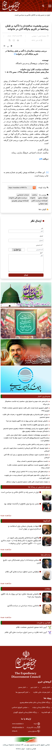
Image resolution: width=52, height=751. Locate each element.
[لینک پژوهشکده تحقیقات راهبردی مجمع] (26, 379)
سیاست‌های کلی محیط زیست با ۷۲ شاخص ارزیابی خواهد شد (28, 472)
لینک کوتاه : (42, 188)
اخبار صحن (22, 687)
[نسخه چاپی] (18, 40)
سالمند (34, 195)
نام (42, 228)
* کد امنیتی (39, 245)
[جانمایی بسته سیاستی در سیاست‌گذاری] (46, 609)
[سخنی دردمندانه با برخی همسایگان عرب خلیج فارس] (46, 563)
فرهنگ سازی (42, 198)
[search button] (43, 5)
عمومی (34, 36)
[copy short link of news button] (34, 187)
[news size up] (11, 46)
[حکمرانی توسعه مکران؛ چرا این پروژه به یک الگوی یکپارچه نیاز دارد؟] (46, 597)
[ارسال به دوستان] (14, 40)
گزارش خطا (43, 209)
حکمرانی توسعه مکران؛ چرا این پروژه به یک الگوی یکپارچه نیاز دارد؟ (27, 421)
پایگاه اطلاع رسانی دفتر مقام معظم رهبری (35, 702)
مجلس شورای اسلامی (19, 707)
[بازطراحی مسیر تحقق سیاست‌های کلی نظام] (46, 575)
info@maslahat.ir (18, 727)
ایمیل (41, 236)
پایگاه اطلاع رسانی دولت (41, 707)
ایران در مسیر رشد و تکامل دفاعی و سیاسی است (32, 444)
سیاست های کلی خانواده (18, 198)
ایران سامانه (20, 749)
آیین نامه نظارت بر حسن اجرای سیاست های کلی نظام (26, 632)
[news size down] (4, 46)
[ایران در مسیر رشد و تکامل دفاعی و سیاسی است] (46, 495)
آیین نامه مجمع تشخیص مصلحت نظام (31, 627)
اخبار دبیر (34, 687)
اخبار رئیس (46, 687)
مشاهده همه (6, 515)
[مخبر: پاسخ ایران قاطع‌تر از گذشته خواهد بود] (46, 507)
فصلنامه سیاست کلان (39, 201)
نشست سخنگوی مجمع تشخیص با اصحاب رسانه (32, 461)
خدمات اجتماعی (23, 195)
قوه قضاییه (46, 712)
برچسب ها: (43, 195)
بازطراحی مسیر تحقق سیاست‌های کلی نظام (22, 572)
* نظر (41, 253)
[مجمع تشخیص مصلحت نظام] (11, 6)
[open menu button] (49, 5)
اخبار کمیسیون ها (22, 692)
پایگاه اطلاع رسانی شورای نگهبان (25, 712)
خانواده (32, 198)
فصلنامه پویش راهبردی (20, 201)
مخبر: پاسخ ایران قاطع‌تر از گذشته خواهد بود (34, 425)
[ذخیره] (10, 40)
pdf (40, 159)
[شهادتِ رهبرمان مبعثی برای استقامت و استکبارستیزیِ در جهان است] (46, 529)
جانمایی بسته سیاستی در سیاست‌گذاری (23, 605)
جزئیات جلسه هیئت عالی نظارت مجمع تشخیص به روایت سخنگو (27, 482)
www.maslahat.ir (18, 724)
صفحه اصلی (42, 36)
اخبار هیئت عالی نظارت (41, 692)
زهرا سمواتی (43, 204)
